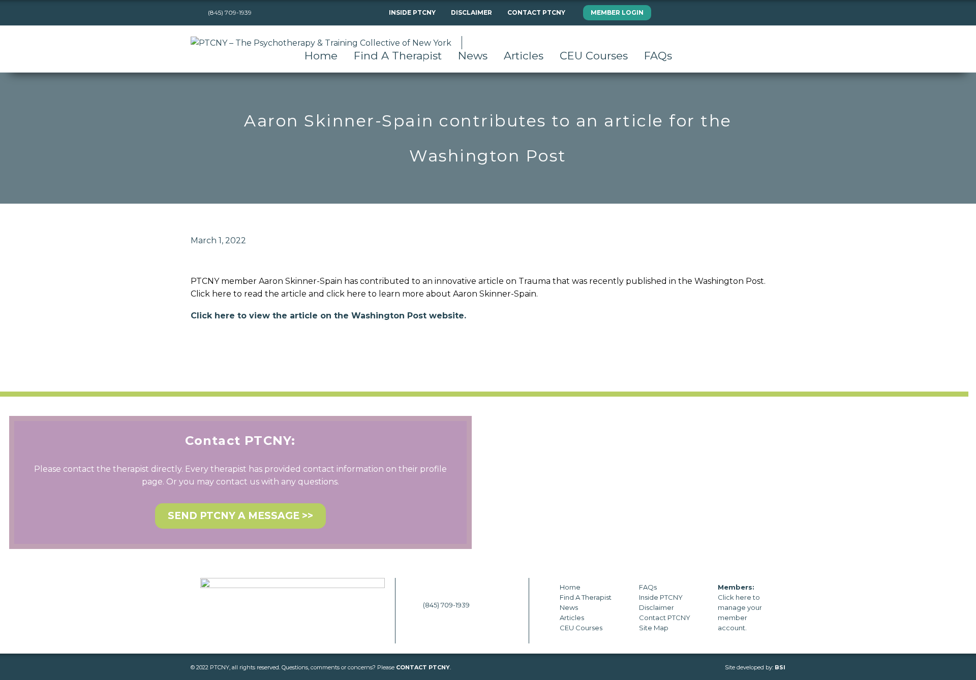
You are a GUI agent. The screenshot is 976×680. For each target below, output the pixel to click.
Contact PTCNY (664, 617)
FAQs (658, 55)
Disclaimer (656, 607)
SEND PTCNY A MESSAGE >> (240, 516)
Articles (523, 55)
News (472, 55)
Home (321, 55)
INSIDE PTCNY (412, 12)
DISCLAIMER (471, 12)
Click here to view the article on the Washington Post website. (328, 315)
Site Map (653, 628)
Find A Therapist (398, 55)
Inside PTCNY (661, 597)
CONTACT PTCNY (536, 12)
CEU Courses (594, 55)
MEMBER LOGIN (617, 12)
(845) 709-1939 (446, 605)
